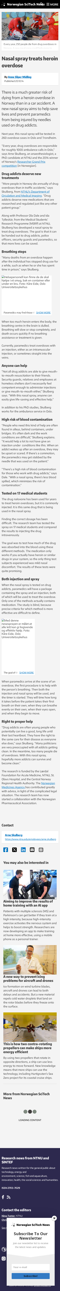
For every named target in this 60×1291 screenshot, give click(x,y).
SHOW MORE (43, 312)
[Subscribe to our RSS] (8, 1197)
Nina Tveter (8, 1215)
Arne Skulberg (13, 835)
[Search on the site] (41, 4)
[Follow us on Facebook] (3, 1197)
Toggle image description (30, 45)
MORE (54, 4)
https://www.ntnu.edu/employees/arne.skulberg (30, 839)
